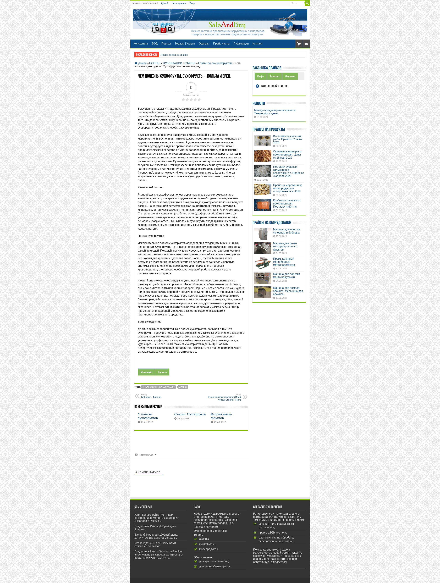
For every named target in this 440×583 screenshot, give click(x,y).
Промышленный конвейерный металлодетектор (284, 261)
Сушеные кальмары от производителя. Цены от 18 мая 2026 (287, 154)
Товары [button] (274, 76)
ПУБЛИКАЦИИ (172, 63)
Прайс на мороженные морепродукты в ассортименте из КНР (287, 188)
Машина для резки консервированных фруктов (285, 246)
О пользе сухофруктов (148, 416)
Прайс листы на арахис (174, 54)
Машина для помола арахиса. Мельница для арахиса (288, 291)
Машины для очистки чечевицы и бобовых (286, 231)
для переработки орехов (215, 566)
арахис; (204, 538)
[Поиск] (307, 3)
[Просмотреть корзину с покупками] (298, 44)
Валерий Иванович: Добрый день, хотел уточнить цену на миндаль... (156, 536)
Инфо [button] (260, 76)
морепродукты (208, 549)
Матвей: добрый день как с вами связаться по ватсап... (155, 545)
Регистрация (179, 3)
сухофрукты (206, 543)
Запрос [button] (162, 372)
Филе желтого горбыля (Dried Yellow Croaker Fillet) (224, 397)
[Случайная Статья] (306, 44)
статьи (183, 387)
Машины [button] (290, 76)
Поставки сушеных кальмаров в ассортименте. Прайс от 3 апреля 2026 (288, 171)
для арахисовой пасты (213, 561)
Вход (192, 3)
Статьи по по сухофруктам (215, 63)
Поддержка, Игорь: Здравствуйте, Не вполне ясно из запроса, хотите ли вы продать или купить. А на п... (158, 554)
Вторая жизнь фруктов (221, 416)
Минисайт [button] (147, 372)
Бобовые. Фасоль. (151, 395)
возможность (261, 552)
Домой (164, 3)
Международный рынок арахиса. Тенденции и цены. (275, 112)
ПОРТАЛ (154, 63)
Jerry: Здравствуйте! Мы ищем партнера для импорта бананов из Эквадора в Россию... (156, 517)
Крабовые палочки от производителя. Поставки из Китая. (286, 203)
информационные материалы (158, 387)
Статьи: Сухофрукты (190, 414)
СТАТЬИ (190, 63)
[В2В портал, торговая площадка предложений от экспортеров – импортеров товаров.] (220, 22)
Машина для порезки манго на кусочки (286, 276)
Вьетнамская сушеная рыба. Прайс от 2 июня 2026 (287, 139)
